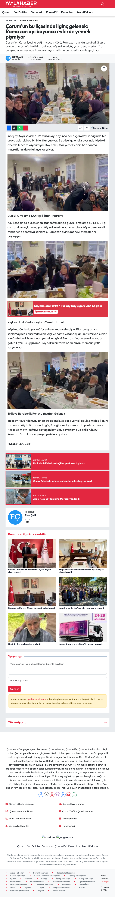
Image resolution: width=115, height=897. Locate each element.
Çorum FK (52, 12)
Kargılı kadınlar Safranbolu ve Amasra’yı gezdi (81, 608)
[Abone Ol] (99, 127)
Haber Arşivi (69, 825)
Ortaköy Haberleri (18, 884)
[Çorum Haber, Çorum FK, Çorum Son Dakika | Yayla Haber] (21, 4)
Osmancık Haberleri (44, 884)
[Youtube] (68, 794)
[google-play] (65, 836)
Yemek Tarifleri (59, 890)
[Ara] (102, 4)
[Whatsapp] (74, 794)
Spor (42, 887)
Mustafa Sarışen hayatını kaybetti (24, 644)
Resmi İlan (67, 12)
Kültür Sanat (15, 881)
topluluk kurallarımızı (36, 699)
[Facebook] (40, 794)
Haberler (11, 20)
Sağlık (13, 887)
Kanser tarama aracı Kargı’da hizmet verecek (81, 644)
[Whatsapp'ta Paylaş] (20, 128)
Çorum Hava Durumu (73, 803)
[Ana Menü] (106, 4)
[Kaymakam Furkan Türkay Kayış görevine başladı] (32, 591)
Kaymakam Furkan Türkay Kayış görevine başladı (31, 608)
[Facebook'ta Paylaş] (9, 128)
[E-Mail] (27, 521)
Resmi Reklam (85, 12)
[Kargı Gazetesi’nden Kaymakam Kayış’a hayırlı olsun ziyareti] (83, 552)
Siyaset (27, 887)
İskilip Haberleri (63, 878)
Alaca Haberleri (17, 873)
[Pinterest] (52, 794)
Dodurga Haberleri (77, 875)
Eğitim (13, 878)
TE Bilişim (105, 881)
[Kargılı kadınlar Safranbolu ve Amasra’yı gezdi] (83, 591)
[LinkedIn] (63, 794)
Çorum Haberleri (17, 875)
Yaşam (40, 890)
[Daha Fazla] (25, 128)
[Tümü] (105, 722)
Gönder (14, 688)
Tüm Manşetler (69, 818)
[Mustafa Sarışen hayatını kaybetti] (32, 627)
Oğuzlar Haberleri (86, 881)
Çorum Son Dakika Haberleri (47, 875)
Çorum (6, 12)
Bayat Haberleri (40, 873)
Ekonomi (28, 878)
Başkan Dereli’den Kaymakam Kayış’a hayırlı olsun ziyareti (29, 570)
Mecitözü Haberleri (61, 881)
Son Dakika (20, 12)
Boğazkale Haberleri (65, 873)
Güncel (44, 878)
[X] (46, 794)
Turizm (81, 887)
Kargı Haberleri (29, 20)
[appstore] (48, 836)
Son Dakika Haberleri (19, 825)
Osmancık (36, 12)
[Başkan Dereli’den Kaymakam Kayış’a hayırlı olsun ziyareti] (32, 552)
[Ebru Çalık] (15, 517)
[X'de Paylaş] (14, 128)
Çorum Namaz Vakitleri (21, 811)
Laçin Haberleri (37, 881)
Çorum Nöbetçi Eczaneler (21, 803)
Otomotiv (66, 884)
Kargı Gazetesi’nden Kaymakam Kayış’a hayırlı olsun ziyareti (81, 570)
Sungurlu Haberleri (61, 887)
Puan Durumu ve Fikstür (20, 818)
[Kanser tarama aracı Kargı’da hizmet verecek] (83, 627)
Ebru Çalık (31, 515)
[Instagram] (57, 794)
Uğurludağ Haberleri (19, 890)
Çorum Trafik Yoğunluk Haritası (77, 811)
